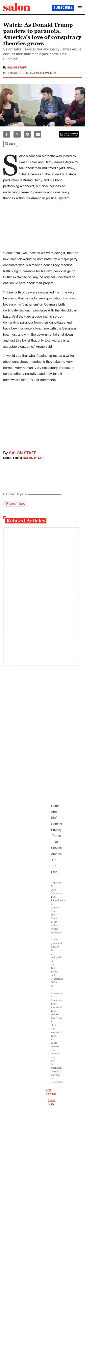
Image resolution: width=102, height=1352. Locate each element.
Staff (54, 818)
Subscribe (63, 7)
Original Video (15, 503)
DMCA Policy (51, 1102)
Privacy (56, 830)
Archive (56, 854)
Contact (56, 824)
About (55, 812)
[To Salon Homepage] (16, 7)
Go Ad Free (54, 866)
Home (55, 806)
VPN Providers (51, 1092)
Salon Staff (17, 67)
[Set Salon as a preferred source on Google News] (69, 134)
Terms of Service (56, 842)
